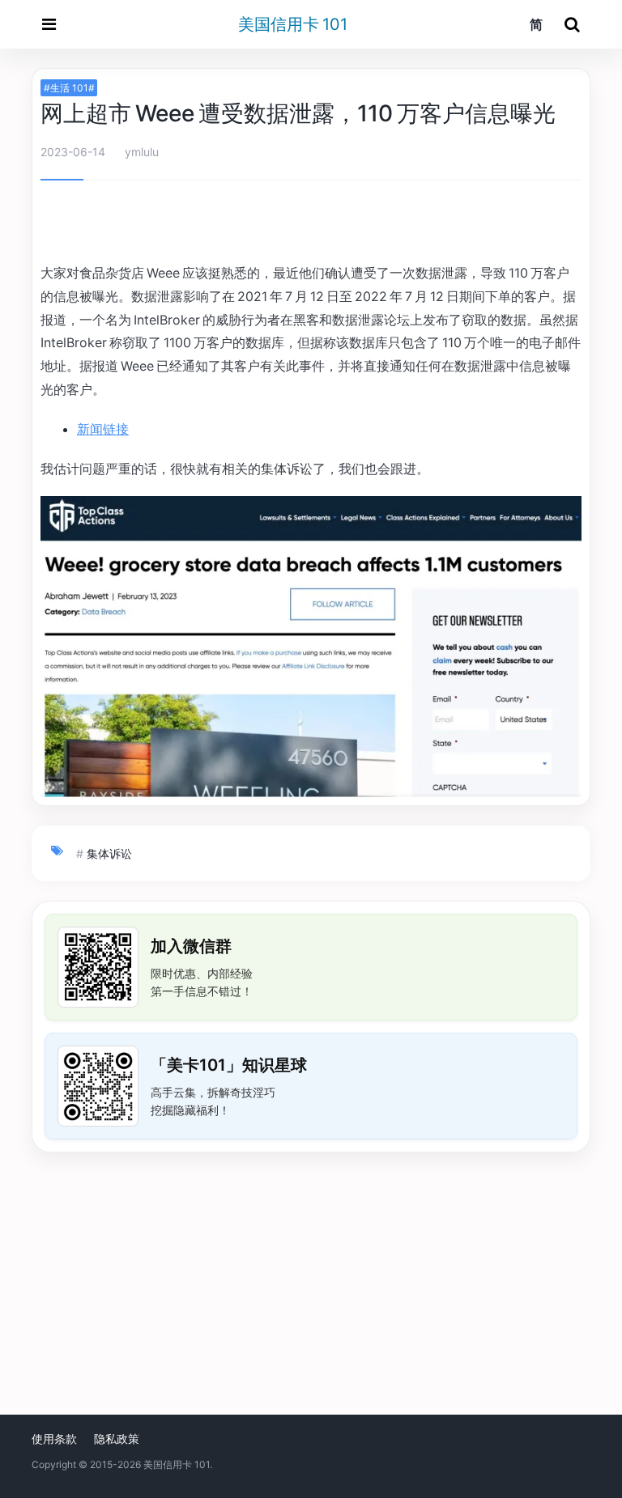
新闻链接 (103, 429)
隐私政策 (116, 1438)
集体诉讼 (109, 853)
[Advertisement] (311, 224)
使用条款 (54, 1438)
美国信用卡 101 (292, 24)
